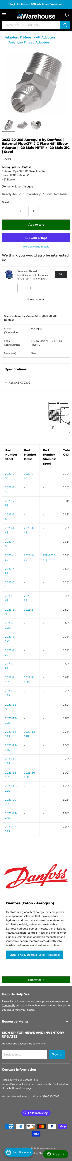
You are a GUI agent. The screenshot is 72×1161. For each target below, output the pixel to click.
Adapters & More (18, 37)
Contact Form (31, 1080)
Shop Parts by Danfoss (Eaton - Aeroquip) (35, 955)
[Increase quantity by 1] (33, 211)
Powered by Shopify (36, 1153)
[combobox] (31, 25)
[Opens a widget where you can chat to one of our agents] (55, 1154)
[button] (8, 125)
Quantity (7, 202)
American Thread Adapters (29, 42)
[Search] (65, 25)
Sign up (57, 1054)
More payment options (36, 246)
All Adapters (46, 37)
